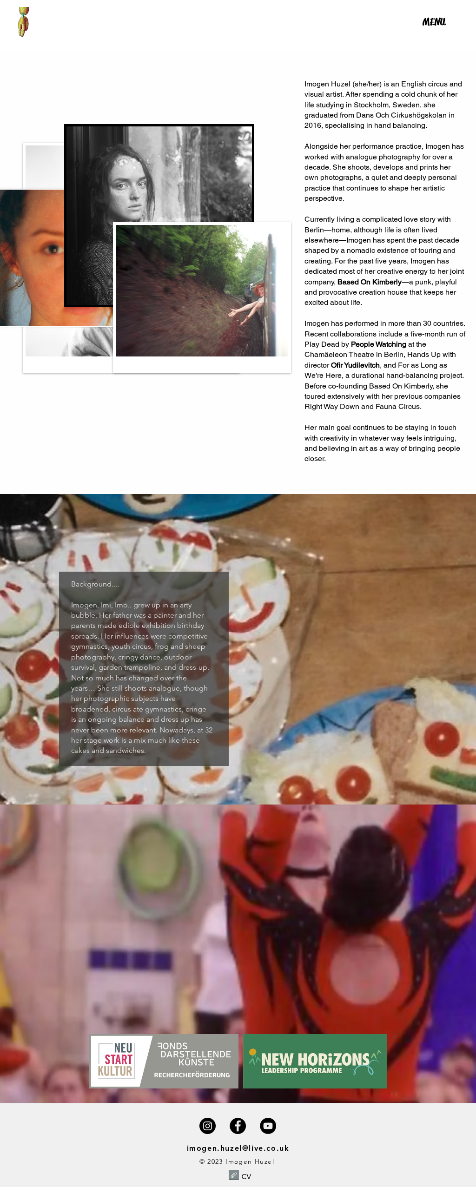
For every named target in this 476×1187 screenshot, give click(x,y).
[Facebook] (238, 1126)
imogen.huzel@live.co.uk (238, 1148)
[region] (434, 38)
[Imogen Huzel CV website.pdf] (233, 1176)
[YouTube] (268, 1126)
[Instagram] (207, 1126)
